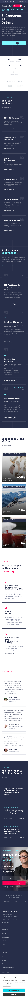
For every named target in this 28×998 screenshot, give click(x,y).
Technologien (5, 937)
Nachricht (15, 878)
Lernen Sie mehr (6, 985)
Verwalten (14, 994)
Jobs (3, 956)
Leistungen (5, 929)
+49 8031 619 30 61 (21, 1)
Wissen (4, 941)
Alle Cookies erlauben (14, 990)
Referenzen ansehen (9, 48)
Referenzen (5, 933)
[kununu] (8, 922)
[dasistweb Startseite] (7, 6)
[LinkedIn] (2, 922)
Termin (17, 5)
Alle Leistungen (5, 107)
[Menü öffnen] (24, 6)
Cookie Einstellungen (8, 967)
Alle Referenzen (6, 445)
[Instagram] (5, 922)
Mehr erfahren (8, 653)
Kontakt (4, 960)
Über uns (4, 952)
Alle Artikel (4, 777)
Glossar (4, 944)
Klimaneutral (5, 964)
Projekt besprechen (9, 43)
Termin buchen (14, 883)
